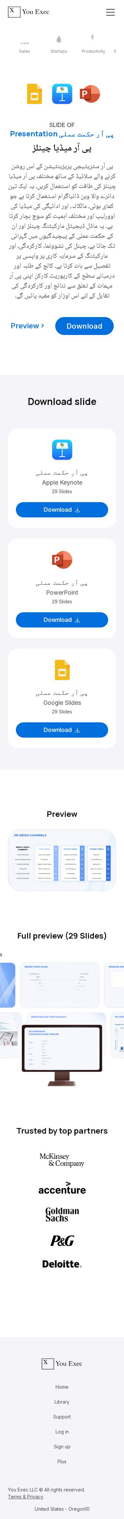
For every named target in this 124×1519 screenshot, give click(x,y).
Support (62, 1417)
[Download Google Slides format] (34, 93)
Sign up (62, 1446)
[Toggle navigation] (110, 12)
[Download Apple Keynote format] (62, 93)
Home (62, 1387)
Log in (62, 1431)
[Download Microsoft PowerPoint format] (90, 93)
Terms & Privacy (25, 1496)
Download (84, 326)
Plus (62, 1461)
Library (62, 1402)
